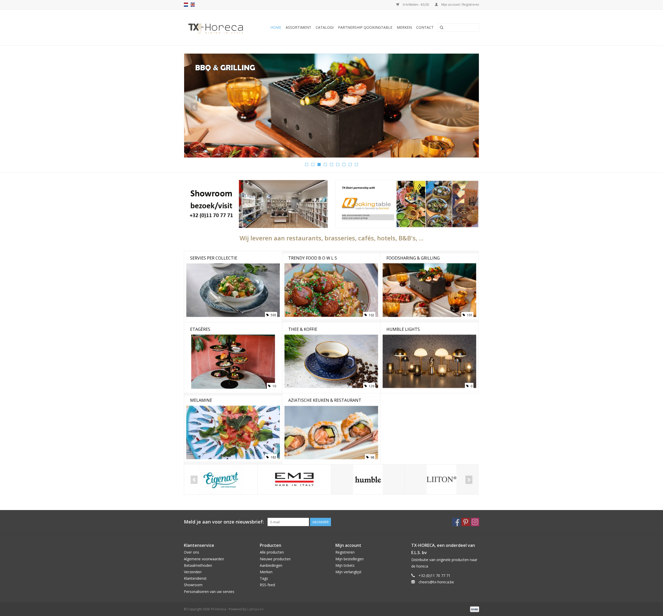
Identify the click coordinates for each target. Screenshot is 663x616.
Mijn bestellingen (349, 558)
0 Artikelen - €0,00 (416, 4)
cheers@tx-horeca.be (436, 581)
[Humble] (368, 479)
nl (186, 5)
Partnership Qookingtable (365, 27)
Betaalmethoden (198, 565)
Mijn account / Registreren (460, 4)
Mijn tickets (345, 565)
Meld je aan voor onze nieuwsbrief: (224, 522)
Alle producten (272, 552)
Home (275, 27)
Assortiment (298, 27)
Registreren (345, 552)
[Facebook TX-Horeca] (456, 522)
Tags (264, 578)
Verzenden (192, 571)
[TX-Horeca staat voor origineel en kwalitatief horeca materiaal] (218, 27)
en (193, 5)
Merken (404, 27)
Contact (425, 27)
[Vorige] (194, 107)
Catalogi (325, 27)
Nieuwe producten (275, 558)
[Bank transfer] (473, 609)
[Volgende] (468, 107)
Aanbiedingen (271, 565)
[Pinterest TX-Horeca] (466, 522)
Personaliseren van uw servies (209, 591)
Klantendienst (195, 578)
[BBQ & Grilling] (331, 105)
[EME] (294, 479)
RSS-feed (267, 584)
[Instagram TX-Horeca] (475, 522)
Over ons (191, 552)
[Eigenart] (220, 479)
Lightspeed (255, 609)
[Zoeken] (441, 27)
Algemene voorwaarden (204, 558)
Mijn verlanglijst (348, 571)
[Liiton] (441, 479)
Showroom (193, 584)
